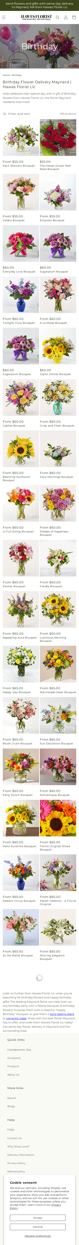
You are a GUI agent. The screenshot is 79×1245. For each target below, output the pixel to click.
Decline (38, 1227)
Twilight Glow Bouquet (19, 323)
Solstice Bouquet (15, 1167)
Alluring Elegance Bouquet (52, 957)
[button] (58, 17)
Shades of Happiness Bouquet (54, 533)
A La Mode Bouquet (53, 323)
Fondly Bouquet (51, 586)
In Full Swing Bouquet (18, 531)
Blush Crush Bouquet (17, 743)
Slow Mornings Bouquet (56, 477)
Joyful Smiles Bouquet (55, 374)
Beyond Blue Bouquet (18, 1010)
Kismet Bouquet (14, 586)
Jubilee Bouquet (14, 425)
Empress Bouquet (52, 220)
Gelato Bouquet (14, 220)
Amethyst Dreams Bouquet (52, 1169)
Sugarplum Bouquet (54, 271)
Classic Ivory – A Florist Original (56, 1114)
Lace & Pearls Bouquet (55, 1061)
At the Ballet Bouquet (18, 955)
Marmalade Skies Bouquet (58, 692)
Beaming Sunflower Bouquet (16, 478)
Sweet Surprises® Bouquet (15, 1114)
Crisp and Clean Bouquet (57, 425)
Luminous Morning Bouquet (53, 639)
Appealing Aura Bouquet (20, 637)
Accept (37, 1217)
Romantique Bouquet (55, 795)
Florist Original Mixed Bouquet (55, 848)
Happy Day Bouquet (17, 692)
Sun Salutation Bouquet (56, 743)
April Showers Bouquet (19, 165)
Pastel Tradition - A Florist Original (58, 902)
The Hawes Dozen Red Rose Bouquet (55, 167)
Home (6, 75)
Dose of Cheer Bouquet (56, 1010)
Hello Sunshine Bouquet (19, 846)
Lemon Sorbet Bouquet (19, 1061)
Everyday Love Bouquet (19, 271)
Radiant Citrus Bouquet (19, 901)
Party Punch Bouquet (18, 795)
